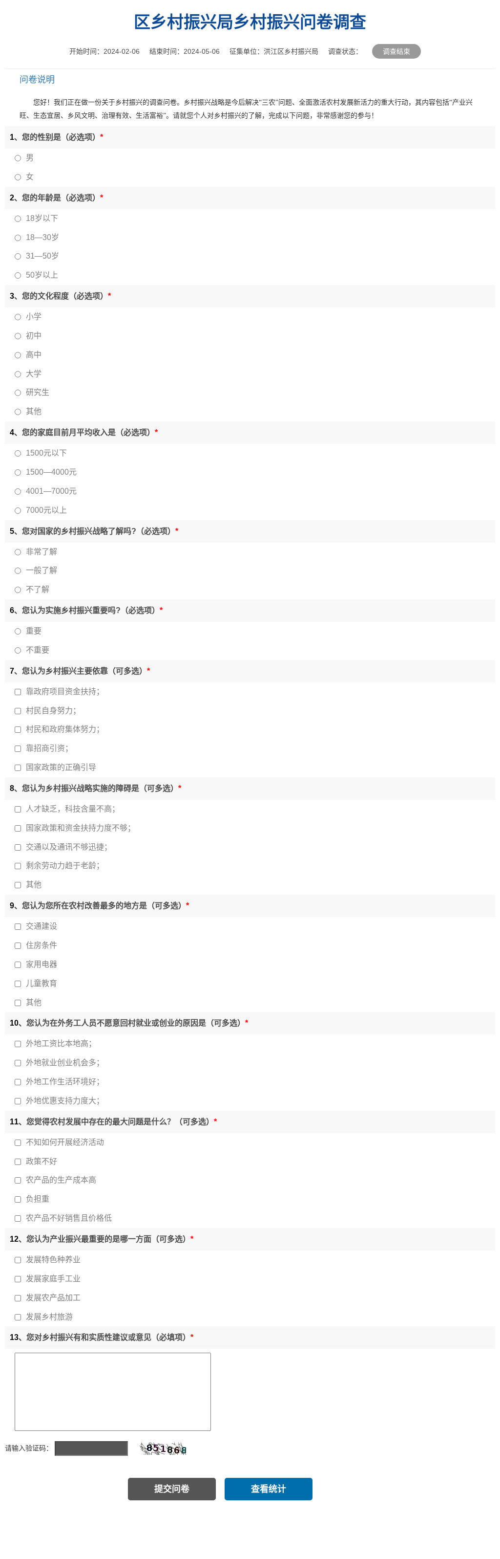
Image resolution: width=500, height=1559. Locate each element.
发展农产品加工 (53, 1298)
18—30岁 (42, 237)
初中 (34, 335)
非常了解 (41, 552)
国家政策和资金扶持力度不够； (80, 828)
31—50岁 (42, 256)
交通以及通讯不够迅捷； (69, 847)
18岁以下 (42, 218)
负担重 (37, 1199)
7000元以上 (46, 510)
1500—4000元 (51, 472)
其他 (34, 411)
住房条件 (41, 945)
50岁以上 (42, 275)
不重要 (37, 650)
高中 (34, 355)
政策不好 (41, 1161)
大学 (34, 374)
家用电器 (41, 964)
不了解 (37, 589)
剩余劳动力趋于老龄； (65, 865)
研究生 (37, 392)
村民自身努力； (53, 710)
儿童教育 (41, 983)
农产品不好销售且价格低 (69, 1218)
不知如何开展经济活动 (65, 1142)
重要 (34, 631)
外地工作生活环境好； (65, 1081)
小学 (34, 316)
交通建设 (41, 926)
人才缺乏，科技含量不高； (73, 809)
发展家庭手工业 (53, 1278)
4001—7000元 (51, 491)
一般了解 (41, 570)
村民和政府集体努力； (65, 729)
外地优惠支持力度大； (65, 1101)
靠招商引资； (49, 748)
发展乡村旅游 (49, 1317)
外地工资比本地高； (61, 1043)
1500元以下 (46, 453)
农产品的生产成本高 (61, 1180)
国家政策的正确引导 (61, 767)
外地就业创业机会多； (65, 1062)
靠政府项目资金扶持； (65, 691)
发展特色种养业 (53, 1259)
